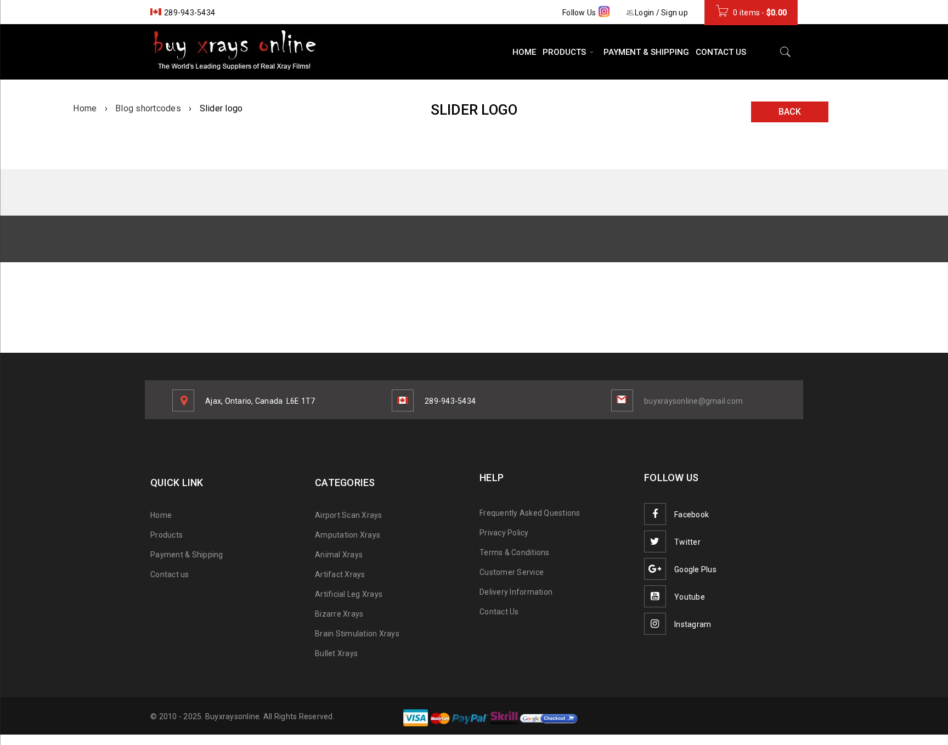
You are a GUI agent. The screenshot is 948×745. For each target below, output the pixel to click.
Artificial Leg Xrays (348, 594)
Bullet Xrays (336, 653)
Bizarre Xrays (339, 613)
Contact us (169, 574)
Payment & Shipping (186, 554)
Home (85, 108)
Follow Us (580, 12)
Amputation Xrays (347, 534)
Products (166, 534)
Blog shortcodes (148, 108)
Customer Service (511, 572)
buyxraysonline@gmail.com (693, 401)
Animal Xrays (339, 554)
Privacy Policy (504, 532)
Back (789, 111)
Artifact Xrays (340, 574)
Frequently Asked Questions (529, 513)
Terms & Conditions (514, 552)
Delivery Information (515, 592)
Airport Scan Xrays (348, 515)
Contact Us (499, 611)
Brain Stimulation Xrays (357, 633)
